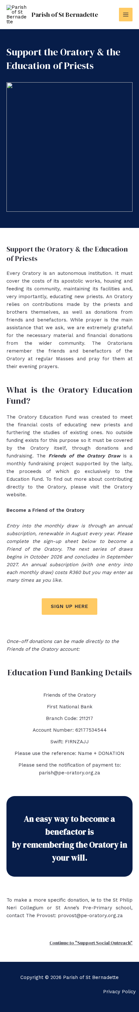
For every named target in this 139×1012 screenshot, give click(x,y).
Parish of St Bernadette (65, 14)
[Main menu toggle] (126, 15)
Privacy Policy (119, 992)
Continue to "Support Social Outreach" (91, 942)
